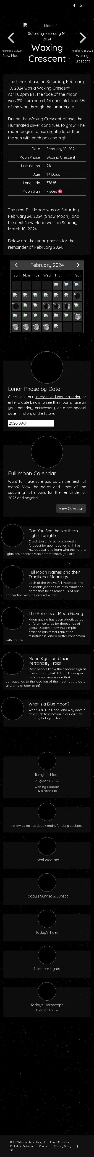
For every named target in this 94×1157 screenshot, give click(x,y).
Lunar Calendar (59, 1142)
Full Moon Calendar (22, 1146)
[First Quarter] (67, 306)
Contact (44, 1146)
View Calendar (71, 508)
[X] (81, 5)
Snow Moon (56, 216)
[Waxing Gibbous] (77, 306)
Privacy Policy (62, 1146)
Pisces (52, 191)
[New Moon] (67, 296)
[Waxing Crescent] (77, 296)
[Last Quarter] (67, 285)
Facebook (38, 826)
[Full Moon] (77, 316)
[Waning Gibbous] (57, 285)
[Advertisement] (47, 1079)
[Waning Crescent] (77, 285)
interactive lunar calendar (58, 397)
